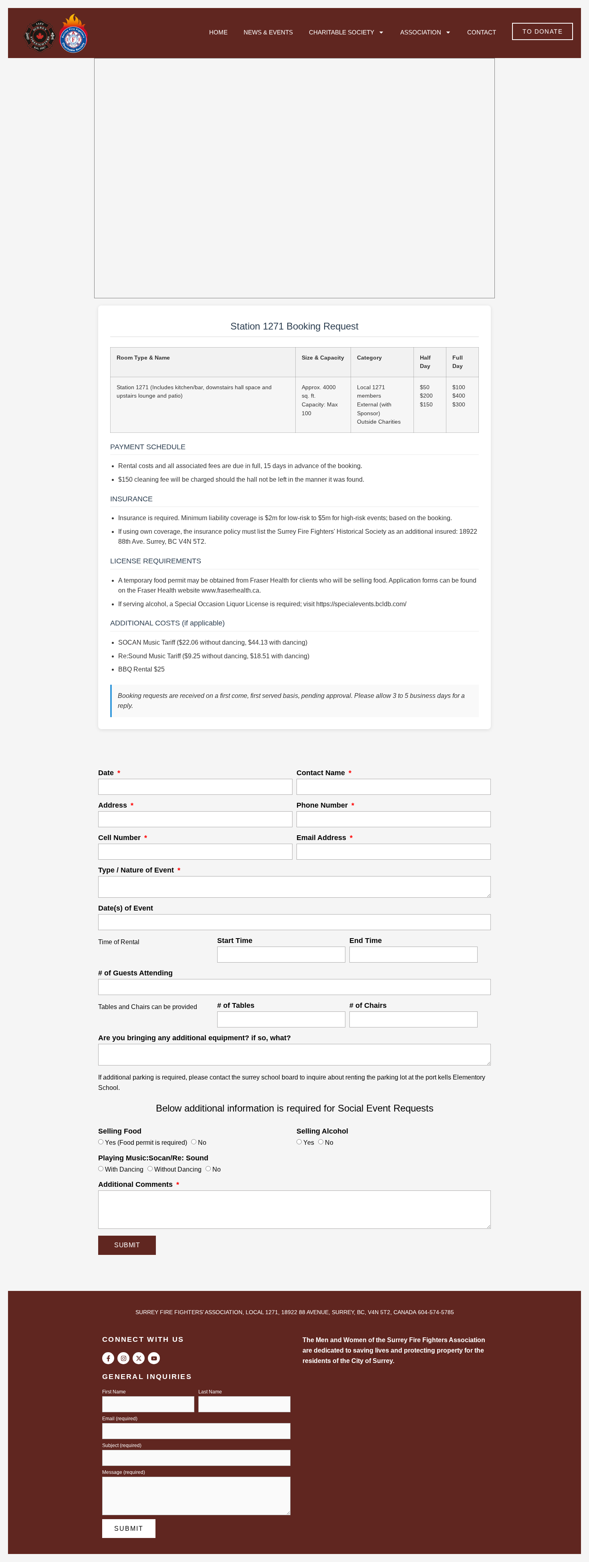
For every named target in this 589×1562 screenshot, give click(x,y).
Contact (481, 32)
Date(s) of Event (125, 908)
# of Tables (235, 1005)
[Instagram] (123, 1358)
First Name (114, 1392)
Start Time (234, 941)
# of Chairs (368, 1005)
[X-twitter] (139, 1358)
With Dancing (124, 1169)
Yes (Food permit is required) (146, 1142)
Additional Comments (136, 1184)
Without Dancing (178, 1169)
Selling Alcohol (322, 1131)
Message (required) (123, 1472)
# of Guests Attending (135, 973)
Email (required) (119, 1418)
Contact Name (322, 773)
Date (107, 773)
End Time (365, 941)
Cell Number (120, 838)
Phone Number (323, 805)
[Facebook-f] (108, 1358)
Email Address (322, 838)
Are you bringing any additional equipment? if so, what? (194, 1038)
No (202, 1142)
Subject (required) (121, 1445)
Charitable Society (341, 32)
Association (420, 32)
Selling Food (119, 1131)
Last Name (210, 1392)
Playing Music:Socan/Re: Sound (153, 1158)
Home (218, 32)
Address (113, 805)
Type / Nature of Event (137, 870)
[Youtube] (154, 1358)
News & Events (268, 32)
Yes (308, 1142)
